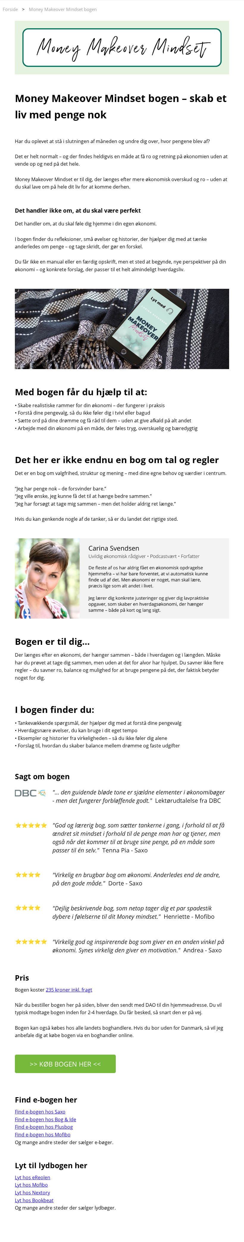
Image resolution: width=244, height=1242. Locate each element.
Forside (10, 9)
